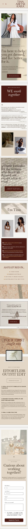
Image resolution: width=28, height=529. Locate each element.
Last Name (7, 491)
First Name (7, 485)
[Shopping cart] (6, 4)
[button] (3, 4)
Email (6, 496)
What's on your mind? (9, 502)
